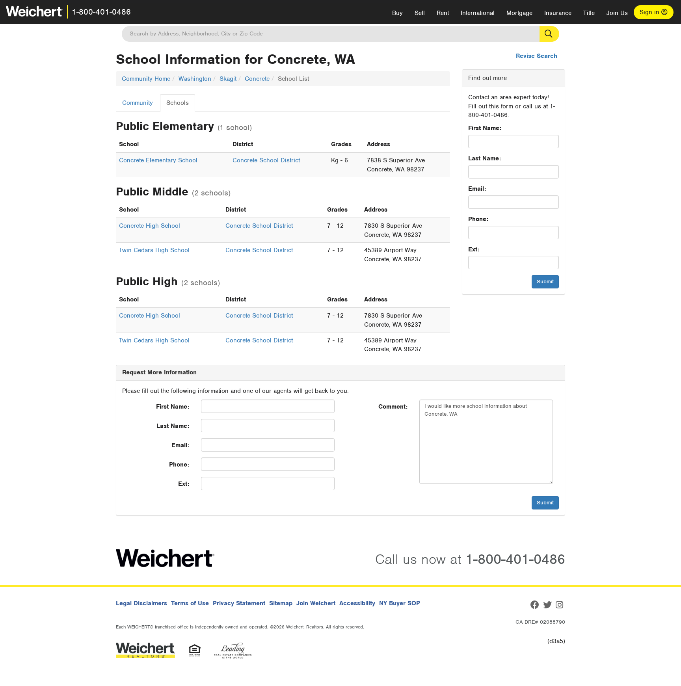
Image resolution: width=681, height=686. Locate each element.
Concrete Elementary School (158, 160)
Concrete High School (149, 226)
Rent (443, 13)
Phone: (478, 219)
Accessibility (357, 603)
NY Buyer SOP (399, 603)
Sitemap (280, 603)
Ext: (473, 249)
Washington (195, 79)
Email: (477, 189)
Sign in (650, 12)
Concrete (257, 79)
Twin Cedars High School (154, 250)
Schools (177, 103)
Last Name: (484, 158)
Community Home (146, 79)
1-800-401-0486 (101, 12)
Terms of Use (190, 603)
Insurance (557, 13)
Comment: (392, 407)
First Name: (484, 128)
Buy (397, 13)
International (478, 13)
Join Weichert (315, 603)
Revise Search (536, 56)
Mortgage (519, 13)
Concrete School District (266, 160)
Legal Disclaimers (141, 603)
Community (137, 103)
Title (589, 13)
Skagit (228, 79)
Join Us (617, 13)
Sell (420, 13)
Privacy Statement (239, 603)
